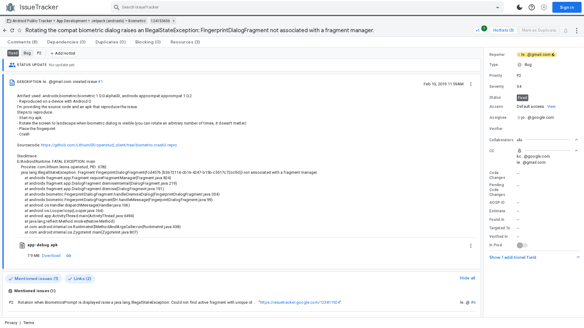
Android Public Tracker (32, 21)
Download (51, 255)
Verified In (498, 236)
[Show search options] (497, 7)
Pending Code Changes (497, 190)
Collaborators (501, 140)
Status (495, 97)
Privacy (11, 322)
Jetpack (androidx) (107, 21)
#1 (100, 81)
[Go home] (5, 30)
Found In (496, 219)
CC (492, 151)
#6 (473, 302)
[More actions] (577, 30)
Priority (495, 75)
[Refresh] (12, 30)
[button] (533, 65)
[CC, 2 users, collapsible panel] (547, 150)
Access (496, 106)
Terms (28, 322)
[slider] (484, 182)
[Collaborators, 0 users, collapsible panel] (547, 139)
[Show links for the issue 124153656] (173, 21)
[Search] (116, 7)
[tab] (22, 42)
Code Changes (497, 175)
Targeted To (499, 228)
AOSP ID (497, 202)
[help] (532, 7)
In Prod (495, 245)
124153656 (160, 21)
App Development (72, 21)
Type (493, 65)
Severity (496, 86)
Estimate (497, 211)
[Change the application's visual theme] (519, 7)
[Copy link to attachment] (68, 255)
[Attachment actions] (471, 245)
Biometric (137, 21)
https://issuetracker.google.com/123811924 (300, 302)
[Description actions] (471, 84)
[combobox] (308, 7)
